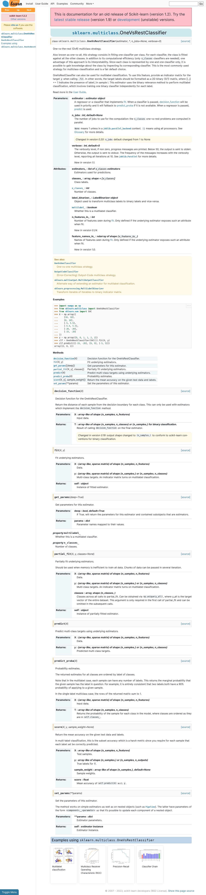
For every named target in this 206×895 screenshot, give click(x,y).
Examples (62, 3)
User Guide (41, 3)
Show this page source (181, 890)
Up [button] (18, 10)
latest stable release (72, 19)
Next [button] (29, 10)
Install (29, 3)
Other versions (18, 19)
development (128, 19)
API (52, 3)
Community (77, 3)
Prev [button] (7, 10)
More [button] (89, 3)
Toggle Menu (9, 892)
